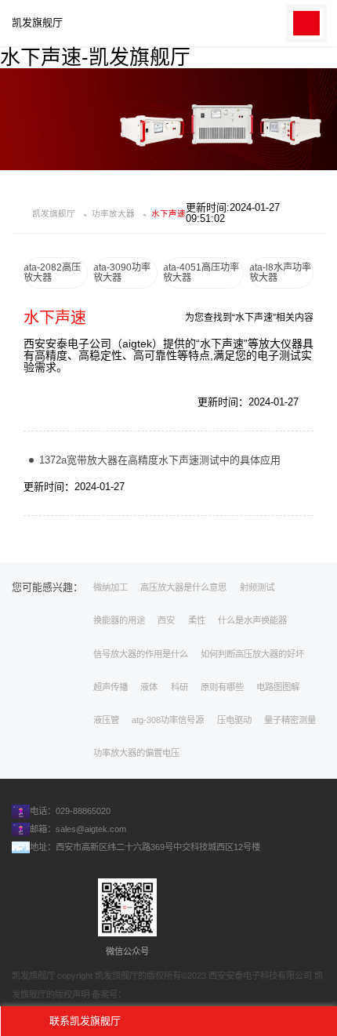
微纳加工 (110, 587)
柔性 (196, 620)
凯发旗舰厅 (37, 22)
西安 (166, 620)
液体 (149, 687)
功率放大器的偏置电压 (136, 753)
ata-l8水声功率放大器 (280, 272)
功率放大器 (113, 213)
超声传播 (110, 687)
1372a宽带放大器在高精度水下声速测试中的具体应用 (160, 460)
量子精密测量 (290, 720)
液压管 (106, 720)
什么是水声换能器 (252, 620)
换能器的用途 (119, 620)
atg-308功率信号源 (168, 720)
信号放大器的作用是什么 (140, 654)
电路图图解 (277, 687)
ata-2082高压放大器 (52, 272)
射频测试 (257, 587)
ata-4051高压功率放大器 (201, 272)
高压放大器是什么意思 (183, 587)
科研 (179, 687)
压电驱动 (234, 720)
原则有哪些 (222, 687)
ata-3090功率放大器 (121, 272)
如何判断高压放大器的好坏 (252, 654)
